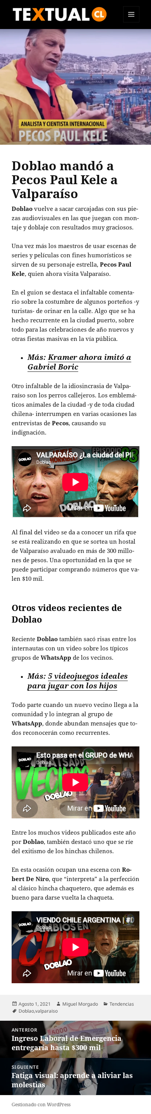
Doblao (26, 1011)
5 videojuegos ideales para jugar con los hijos (77, 680)
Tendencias (122, 1004)
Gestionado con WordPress (41, 1104)
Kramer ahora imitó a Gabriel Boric (79, 361)
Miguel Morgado (80, 1004)
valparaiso (46, 1011)
